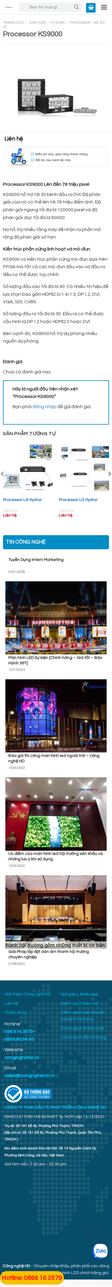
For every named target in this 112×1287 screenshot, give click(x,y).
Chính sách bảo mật (80, 1003)
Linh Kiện (37, 23)
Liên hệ (11, 1003)
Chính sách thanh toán (82, 1028)
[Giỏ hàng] (91, 8)
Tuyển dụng (15, 1012)
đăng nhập (44, 406)
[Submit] (77, 7)
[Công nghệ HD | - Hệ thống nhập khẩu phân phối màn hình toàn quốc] (8, 7)
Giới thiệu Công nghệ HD (27, 994)
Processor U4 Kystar (22, 500)
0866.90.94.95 (19, 1039)
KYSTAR (58, 23)
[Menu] (104, 7)
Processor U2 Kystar (78, 500)
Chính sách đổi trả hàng (83, 1037)
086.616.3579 (18, 1031)
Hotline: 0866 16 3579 (32, 1278)
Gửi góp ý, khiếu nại (79, 994)
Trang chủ (13, 23)
